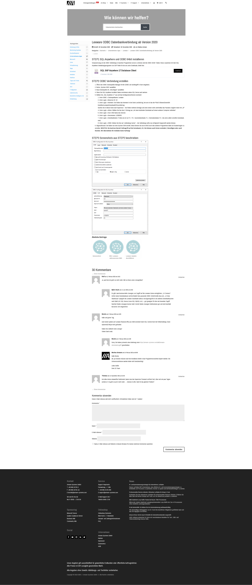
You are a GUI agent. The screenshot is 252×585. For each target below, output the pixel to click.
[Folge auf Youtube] (72, 537)
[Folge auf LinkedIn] (80, 537)
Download (178, 71)
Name (94, 426)
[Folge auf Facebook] (68, 537)
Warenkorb (110, 516)
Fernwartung (102, 487)
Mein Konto (101, 516)
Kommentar (96, 403)
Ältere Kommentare (98, 274)
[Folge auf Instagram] (76, 537)
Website (94, 439)
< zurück (95, 54)
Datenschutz (102, 544)
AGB (99, 546)
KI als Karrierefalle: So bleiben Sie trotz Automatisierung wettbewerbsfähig (149, 507)
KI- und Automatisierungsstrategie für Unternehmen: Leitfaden (146, 485)
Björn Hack (115, 290)
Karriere (100, 538)
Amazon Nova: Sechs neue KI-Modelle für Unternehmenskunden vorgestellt (150, 515)
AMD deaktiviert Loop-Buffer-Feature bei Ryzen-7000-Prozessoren (147, 500)
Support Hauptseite (104, 484)
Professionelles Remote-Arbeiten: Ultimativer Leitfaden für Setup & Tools (149, 492)
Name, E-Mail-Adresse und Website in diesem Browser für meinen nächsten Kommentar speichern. (123, 444)
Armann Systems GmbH (105, 535)
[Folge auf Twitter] (84, 537)
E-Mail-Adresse (97, 432)
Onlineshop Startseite (104, 513)
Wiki (109, 487)
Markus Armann (117, 352)
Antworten (181, 277)
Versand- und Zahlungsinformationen (109, 518)
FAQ (99, 521)
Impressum (101, 541)
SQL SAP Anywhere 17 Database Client (118, 70)
